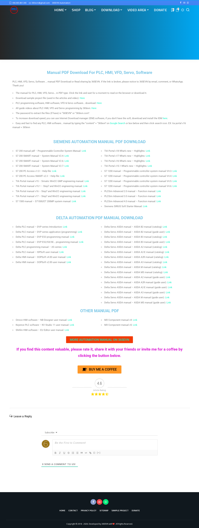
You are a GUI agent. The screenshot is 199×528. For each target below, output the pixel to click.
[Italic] (60, 453)
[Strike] (68, 453)
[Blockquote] (81, 453)
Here (82, 98)
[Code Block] (86, 453)
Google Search (117, 123)
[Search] (188, 10)
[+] (98, 452)
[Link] (90, 453)
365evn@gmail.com (41, 2)
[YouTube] (184, 2)
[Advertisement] (99, 38)
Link (84, 151)
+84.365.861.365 (19, 2)
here (165, 118)
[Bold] (55, 453)
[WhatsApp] (188, 2)
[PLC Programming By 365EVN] (14, 10)
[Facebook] (181, 2)
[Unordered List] (77, 453)
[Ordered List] (73, 453)
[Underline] (64, 453)
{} (94, 452)
